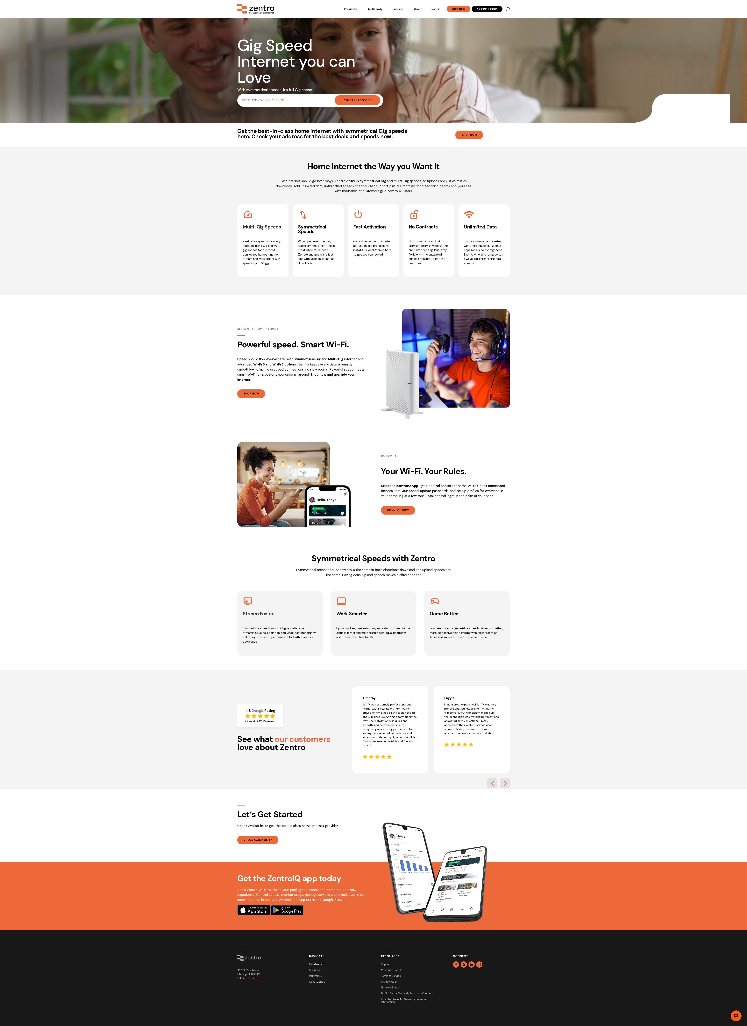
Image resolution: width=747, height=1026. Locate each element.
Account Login (487, 9)
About (418, 9)
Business (398, 9)
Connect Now (398, 510)
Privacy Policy (389, 981)
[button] (492, 783)
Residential (351, 9)
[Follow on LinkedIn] (471, 964)
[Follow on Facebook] (456, 964)
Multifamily (375, 9)
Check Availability (257, 840)
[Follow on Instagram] (479, 964)
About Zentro (317, 981)
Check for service (357, 100)
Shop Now (458, 9)
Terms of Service (391, 976)
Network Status (390, 987)
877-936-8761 (254, 978)
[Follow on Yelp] (464, 964)
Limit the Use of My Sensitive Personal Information (403, 1001)
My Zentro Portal (391, 970)
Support (435, 9)
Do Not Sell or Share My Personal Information (408, 993)
